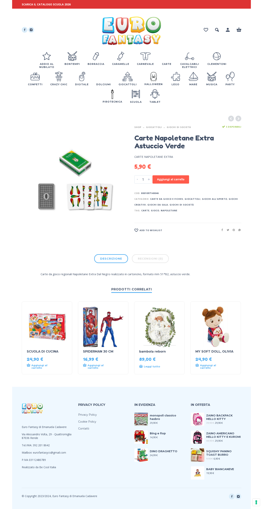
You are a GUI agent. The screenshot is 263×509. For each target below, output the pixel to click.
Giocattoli (154, 127)
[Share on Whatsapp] (238, 229)
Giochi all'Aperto (214, 198)
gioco (155, 210)
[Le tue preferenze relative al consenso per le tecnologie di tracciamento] (256, 502)
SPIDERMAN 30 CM (98, 351)
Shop (137, 127)
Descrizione (111, 258)
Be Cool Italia (47, 467)
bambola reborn (152, 351)
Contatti (83, 428)
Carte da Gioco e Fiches (166, 198)
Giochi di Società (179, 127)
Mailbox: (27, 452)
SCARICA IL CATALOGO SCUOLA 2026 (46, 4)
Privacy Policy (87, 414)
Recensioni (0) (150, 258)
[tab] (111, 259)
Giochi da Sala (157, 204)
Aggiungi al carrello (170, 179)
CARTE (145, 210)
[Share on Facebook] (221, 229)
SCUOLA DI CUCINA (42, 351)
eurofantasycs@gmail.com (49, 452)
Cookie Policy (87, 421)
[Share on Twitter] (227, 229)
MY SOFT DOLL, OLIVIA (214, 351)
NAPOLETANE (169, 210)
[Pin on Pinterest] (232, 229)
